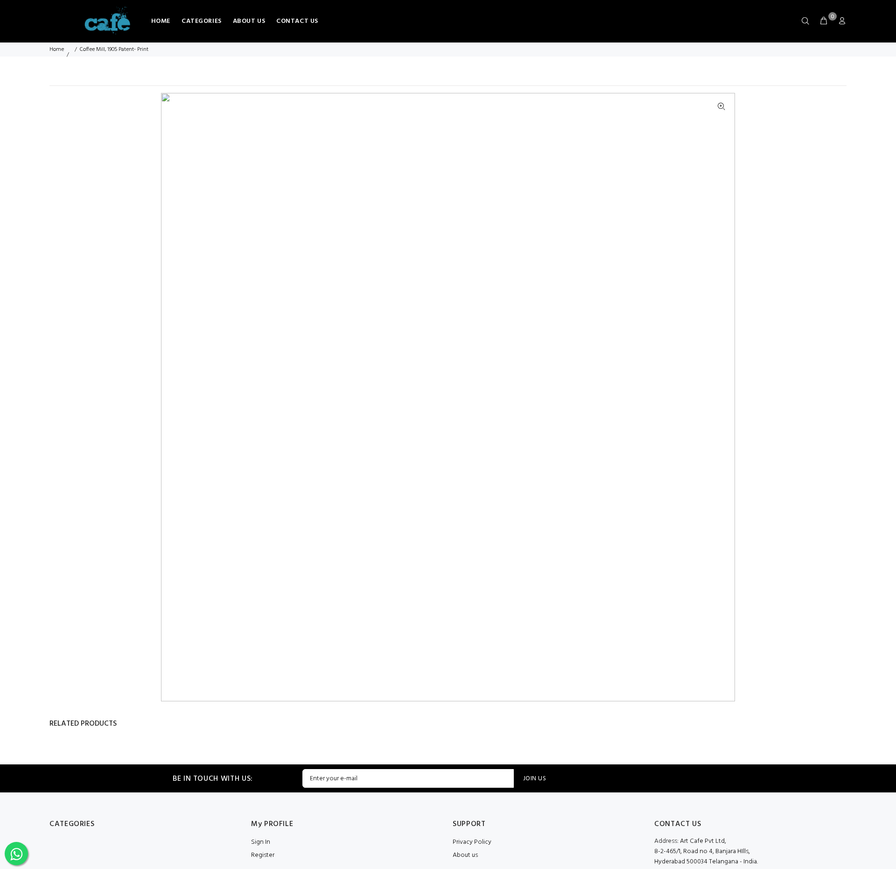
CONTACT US (297, 21)
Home (56, 49)
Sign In (260, 842)
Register (262, 855)
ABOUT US (249, 21)
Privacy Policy (472, 842)
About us (465, 855)
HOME (160, 21)
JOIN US (534, 778)
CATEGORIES (202, 21)
